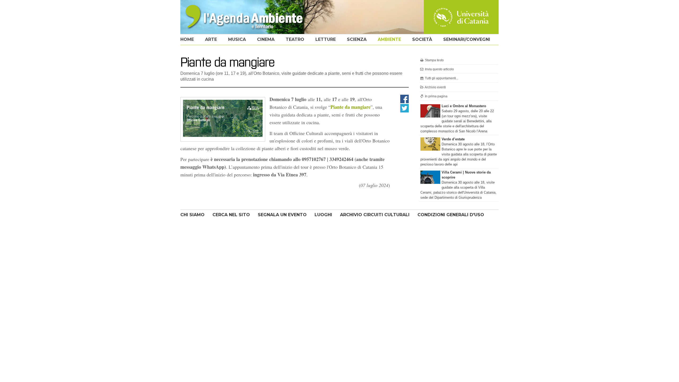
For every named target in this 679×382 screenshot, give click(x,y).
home (187, 39)
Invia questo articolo (439, 69)
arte (211, 39)
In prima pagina (435, 96)
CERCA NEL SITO (231, 214)
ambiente (389, 39)
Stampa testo (434, 60)
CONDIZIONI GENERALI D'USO (450, 214)
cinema (266, 39)
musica (237, 39)
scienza (357, 39)
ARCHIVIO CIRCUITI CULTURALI (375, 214)
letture (325, 39)
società (422, 39)
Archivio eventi (435, 87)
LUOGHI (323, 214)
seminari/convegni (466, 39)
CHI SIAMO (192, 214)
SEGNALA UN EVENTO (282, 214)
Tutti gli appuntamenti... (441, 78)
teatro (295, 39)
